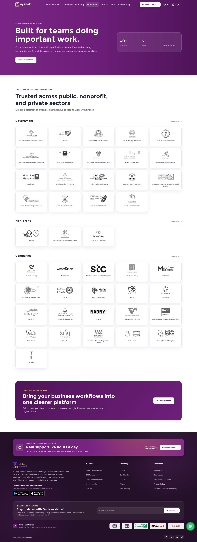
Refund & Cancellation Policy (165, 489)
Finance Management (94, 479)
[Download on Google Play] (21, 493)
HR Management (92, 475)
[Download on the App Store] (37, 493)
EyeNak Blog (159, 470)
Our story (79, 4)
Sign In (165, 4)
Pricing (67, 4)
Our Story (124, 470)
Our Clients (92, 4)
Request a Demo (150, 4)
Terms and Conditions (163, 479)
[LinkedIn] (177, 537)
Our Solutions (52, 4)
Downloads (158, 475)
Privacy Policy (159, 484)
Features (89, 489)
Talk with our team (26, 60)
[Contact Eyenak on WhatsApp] (190, 526)
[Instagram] (182, 537)
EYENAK (29, 537)
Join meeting (124, 4)
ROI (113, 4)
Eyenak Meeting (92, 484)
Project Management (94, 470)
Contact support (170, 447)
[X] (171, 537)
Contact (104, 4)
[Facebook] (166, 537)
